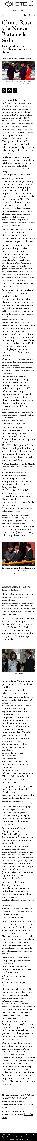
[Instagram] (34, 15)
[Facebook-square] (25, 15)
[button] (2, 15)
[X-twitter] (30, 15)
